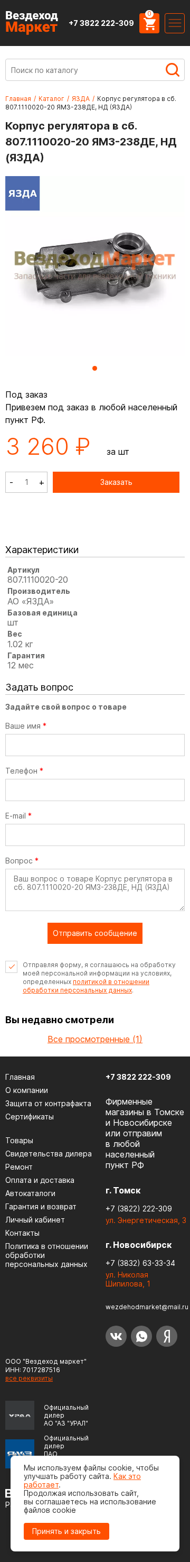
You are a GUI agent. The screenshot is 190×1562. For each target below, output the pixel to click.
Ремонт (19, 1166)
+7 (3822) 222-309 (139, 1208)
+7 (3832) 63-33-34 (140, 1262)
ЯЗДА (81, 99)
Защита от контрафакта (48, 1103)
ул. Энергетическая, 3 (146, 1220)
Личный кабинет (35, 1219)
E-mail (18, 816)
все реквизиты (29, 1378)
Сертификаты (29, 1116)
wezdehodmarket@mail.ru (147, 1307)
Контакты (22, 1232)
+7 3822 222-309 (101, 23)
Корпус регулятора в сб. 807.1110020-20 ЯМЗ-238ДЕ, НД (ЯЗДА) (90, 103)
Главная (18, 99)
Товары (19, 1140)
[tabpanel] (95, 266)
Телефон (24, 771)
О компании (26, 1090)
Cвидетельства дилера (48, 1153)
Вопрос (22, 861)
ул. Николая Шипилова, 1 (128, 1279)
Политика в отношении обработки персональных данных (46, 1255)
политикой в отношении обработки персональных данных (86, 986)
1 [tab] (94, 368)
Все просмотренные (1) (95, 1039)
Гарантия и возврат (41, 1206)
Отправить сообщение (95, 933)
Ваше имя (25, 726)
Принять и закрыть (66, 1531)
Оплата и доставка (39, 1179)
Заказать (116, 481)
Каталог (51, 99)
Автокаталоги (30, 1193)
